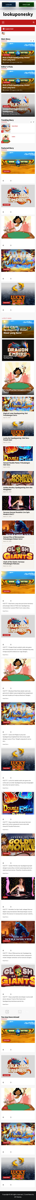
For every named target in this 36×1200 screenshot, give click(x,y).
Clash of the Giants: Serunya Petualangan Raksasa (13, 563)
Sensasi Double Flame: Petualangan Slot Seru (16, 464)
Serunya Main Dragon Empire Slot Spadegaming (15, 58)
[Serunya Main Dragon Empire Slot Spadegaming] (5, 128)
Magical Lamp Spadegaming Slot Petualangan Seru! (15, 414)
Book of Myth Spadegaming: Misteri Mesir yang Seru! (15, 330)
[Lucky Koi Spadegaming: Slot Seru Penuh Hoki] (18, 294)
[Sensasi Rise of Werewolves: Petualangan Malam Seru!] (18, 932)
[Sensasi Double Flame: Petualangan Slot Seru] (18, 803)
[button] (3, 22)
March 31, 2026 (15, 863)
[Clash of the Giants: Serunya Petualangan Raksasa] (18, 976)
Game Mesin (7, 55)
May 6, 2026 (14, 62)
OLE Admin (7, 62)
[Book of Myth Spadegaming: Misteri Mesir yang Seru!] (18, 162)
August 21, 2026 (15, 90)
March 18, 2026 (15, 951)
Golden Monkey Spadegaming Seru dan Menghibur (17, 488)
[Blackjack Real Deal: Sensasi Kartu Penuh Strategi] (5, 138)
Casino (13, 137)
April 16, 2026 (15, 279)
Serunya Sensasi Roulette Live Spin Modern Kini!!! (16, 513)
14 (23, 1012)
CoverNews (28, 1194)
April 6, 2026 (15, 819)
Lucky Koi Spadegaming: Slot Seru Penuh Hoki (17, 308)
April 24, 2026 (15, 245)
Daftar (26, 4)
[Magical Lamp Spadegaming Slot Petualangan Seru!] (18, 260)
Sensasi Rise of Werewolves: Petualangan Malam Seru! (13, 538)
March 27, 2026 (15, 907)
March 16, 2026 (15, 994)
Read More (5, 611)
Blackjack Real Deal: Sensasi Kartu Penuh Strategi (22, 140)
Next (27, 1012)
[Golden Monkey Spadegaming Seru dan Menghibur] (18, 844)
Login (9, 4)
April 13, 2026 (15, 310)
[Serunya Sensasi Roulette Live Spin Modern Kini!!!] (18, 888)
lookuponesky (18, 14)
